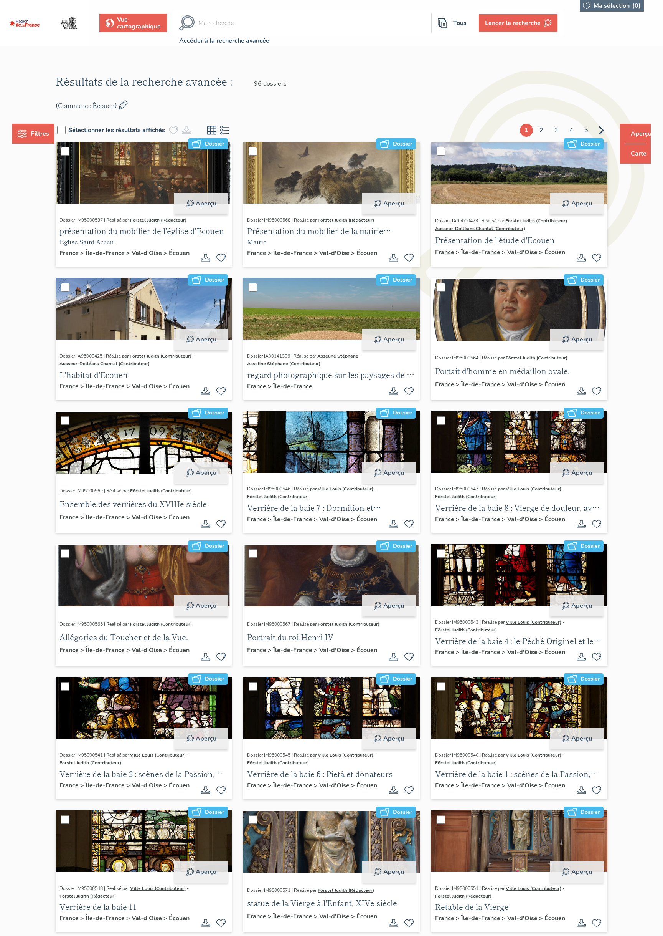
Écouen (84, 261)
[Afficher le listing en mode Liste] (239, 130)
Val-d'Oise (162, 253)
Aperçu (210, 203)
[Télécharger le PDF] (210, 259)
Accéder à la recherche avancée (224, 40)
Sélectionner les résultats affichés (131, 130)
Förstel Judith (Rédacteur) (172, 220)
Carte (633, 153)
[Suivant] (586, 130)
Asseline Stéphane (342, 357)
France (84, 253)
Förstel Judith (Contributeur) (531, 221)
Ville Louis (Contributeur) (350, 491)
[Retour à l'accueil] (24, 23)
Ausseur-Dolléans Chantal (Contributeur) (475, 228)
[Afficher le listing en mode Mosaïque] (226, 130)
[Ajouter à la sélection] (226, 259)
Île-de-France (120, 253)
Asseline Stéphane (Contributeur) (288, 365)
